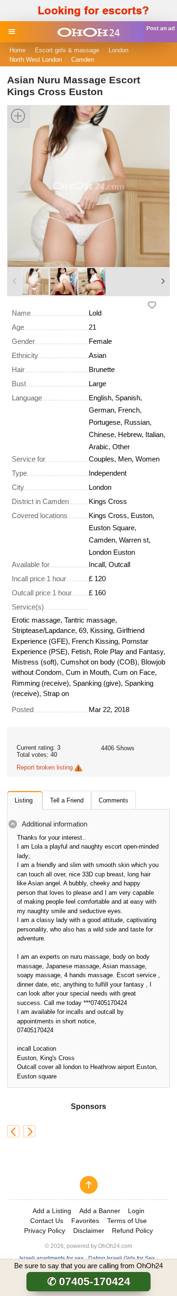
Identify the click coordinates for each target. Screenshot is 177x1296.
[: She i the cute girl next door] (29, 1131)
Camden (82, 59)
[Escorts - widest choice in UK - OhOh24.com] (88, 31)
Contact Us (46, 1220)
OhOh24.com (115, 1246)
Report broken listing (45, 767)
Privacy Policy (44, 1230)
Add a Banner (99, 1211)
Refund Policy (132, 1230)
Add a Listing (52, 1211)
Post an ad (160, 28)
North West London (35, 59)
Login (136, 1211)
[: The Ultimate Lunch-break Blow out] (13, 1131)
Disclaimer (88, 1230)
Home (17, 50)
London (118, 50)
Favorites (85, 1220)
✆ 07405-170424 (88, 1281)
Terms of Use (127, 1220)
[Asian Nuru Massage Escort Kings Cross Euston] (88, 185)
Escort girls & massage (67, 50)
